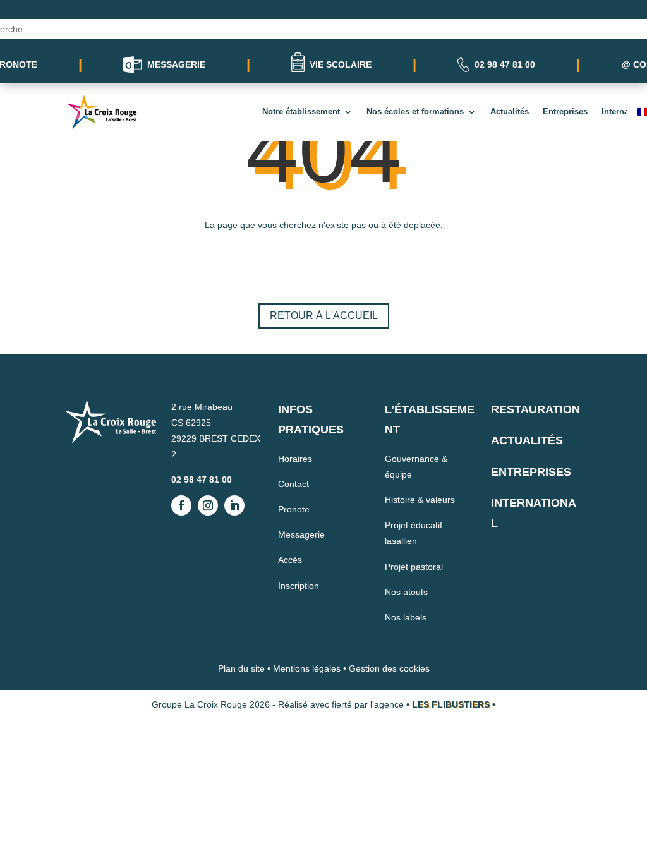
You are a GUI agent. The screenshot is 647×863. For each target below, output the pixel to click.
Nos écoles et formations (415, 111)
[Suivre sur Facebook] (181, 505)
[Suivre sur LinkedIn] (234, 505)
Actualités (509, 111)
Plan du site (241, 668)
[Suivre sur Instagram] (208, 505)
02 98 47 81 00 (505, 64)
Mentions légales (307, 668)
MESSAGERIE (176, 64)
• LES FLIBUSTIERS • (450, 704)
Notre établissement (301, 111)
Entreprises (565, 111)
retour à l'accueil (324, 315)
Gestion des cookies (389, 668)
